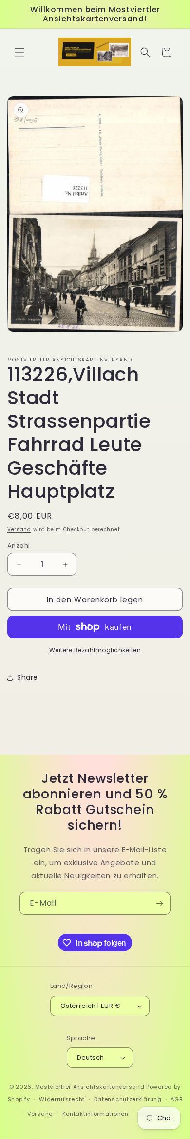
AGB (176, 1099)
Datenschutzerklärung (128, 1099)
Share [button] (27, 677)
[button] (19, 52)
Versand (19, 529)
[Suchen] (145, 52)
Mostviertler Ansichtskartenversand (90, 1087)
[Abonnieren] (159, 903)
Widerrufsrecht (62, 1099)
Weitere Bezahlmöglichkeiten (95, 650)
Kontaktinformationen (95, 1114)
